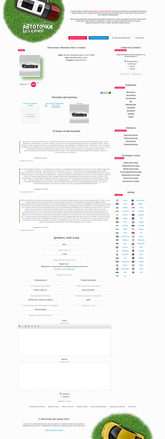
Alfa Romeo (141, 200)
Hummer (125, 226)
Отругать (65, 397)
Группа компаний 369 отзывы (131, 172)
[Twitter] (104, 92)
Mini (125, 244)
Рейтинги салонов (67, 406)
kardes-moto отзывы (130, 162)
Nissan (125, 247)
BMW (140, 204)
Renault (125, 254)
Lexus (141, 236)
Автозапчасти (131, 98)
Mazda (125, 240)
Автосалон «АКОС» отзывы (30, 104)
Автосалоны (139, 38)
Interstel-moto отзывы (131, 169)
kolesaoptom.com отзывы (131, 175)
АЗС (130, 101)
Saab (141, 254)
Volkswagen (125, 269)
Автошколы (131, 111)
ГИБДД (130, 117)
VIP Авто (79, 103)
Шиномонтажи (131, 104)
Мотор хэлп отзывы (131, 178)
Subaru (141, 262)
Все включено (131, 141)
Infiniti (125, 229)
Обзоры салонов (81, 406)
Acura (125, 200)
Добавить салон (53, 406)
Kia (141, 233)
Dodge (125, 218)
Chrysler (141, 211)
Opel (141, 247)
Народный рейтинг (131, 135)
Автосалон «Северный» (55, 103)
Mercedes (141, 240)
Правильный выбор (131, 144)
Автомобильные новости (37, 406)
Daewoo (141, 215)
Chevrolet (125, 211)
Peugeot (125, 251)
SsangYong (125, 262)
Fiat (141, 218)
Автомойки (131, 107)
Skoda (141, 258)
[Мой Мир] (110, 92)
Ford (125, 222)
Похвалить (66, 394)
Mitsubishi (141, 244)
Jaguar (141, 229)
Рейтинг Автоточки (131, 138)
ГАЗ (141, 272)
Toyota (141, 265)
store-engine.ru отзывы (131, 181)
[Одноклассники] (107, 92)
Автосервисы (131, 95)
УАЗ (125, 276)
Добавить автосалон (77, 38)
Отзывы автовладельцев (121, 38)
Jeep (125, 233)
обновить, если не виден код (64, 269)
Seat (125, 258)
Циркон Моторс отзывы (130, 166)
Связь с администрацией (54, 430)
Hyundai (141, 226)
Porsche (141, 251)
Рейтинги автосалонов (98, 38)
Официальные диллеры (117, 406)
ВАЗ (125, 272)
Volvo (141, 269)
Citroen (125, 215)
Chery (141, 208)
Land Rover (125, 236)
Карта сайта (132, 406)
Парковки (130, 114)
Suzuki (125, 265)
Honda (141, 222)
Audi (125, 204)
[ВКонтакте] (101, 92)
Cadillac (125, 208)
